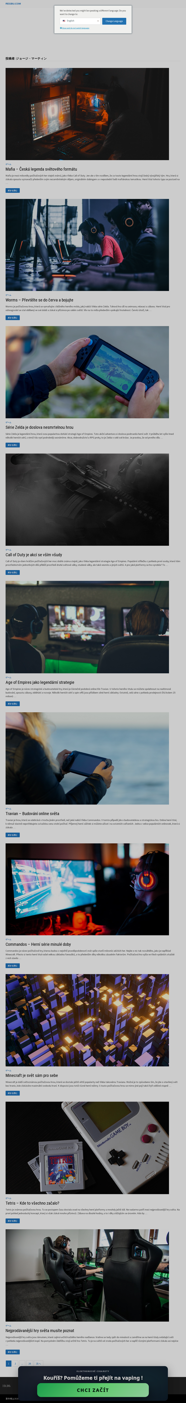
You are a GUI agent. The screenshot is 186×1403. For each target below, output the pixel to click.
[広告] (93, 33)
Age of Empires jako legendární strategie (40, 682)
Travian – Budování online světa (32, 813)
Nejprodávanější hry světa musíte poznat (40, 1330)
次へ (38, 1363)
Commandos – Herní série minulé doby (38, 944)
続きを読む (13, 190)
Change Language (114, 21)
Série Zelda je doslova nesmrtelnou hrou (39, 427)
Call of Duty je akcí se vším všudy (34, 554)
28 (29, 1363)
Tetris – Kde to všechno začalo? (32, 1203)
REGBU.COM (13, 3)
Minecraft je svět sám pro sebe (32, 1075)
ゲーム (8, 164)
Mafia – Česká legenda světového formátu (41, 169)
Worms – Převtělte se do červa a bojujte (39, 300)
